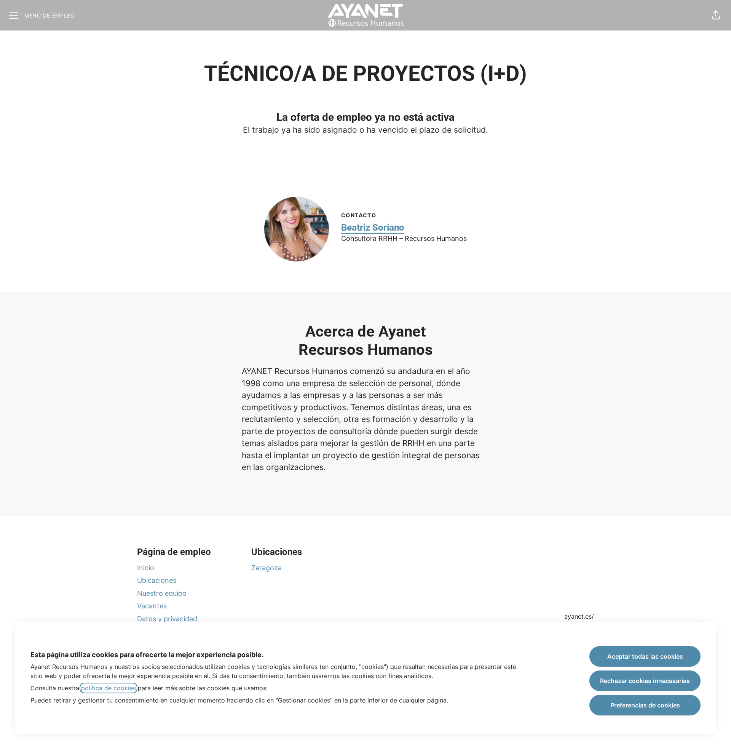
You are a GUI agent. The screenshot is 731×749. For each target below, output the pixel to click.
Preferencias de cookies (645, 705)
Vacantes (152, 606)
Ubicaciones (156, 580)
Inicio (145, 568)
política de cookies (108, 688)
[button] (715, 15)
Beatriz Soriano (372, 227)
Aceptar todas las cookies (645, 656)
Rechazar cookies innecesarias (645, 681)
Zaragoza (266, 568)
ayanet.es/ (579, 616)
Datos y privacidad (167, 619)
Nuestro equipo (162, 593)
